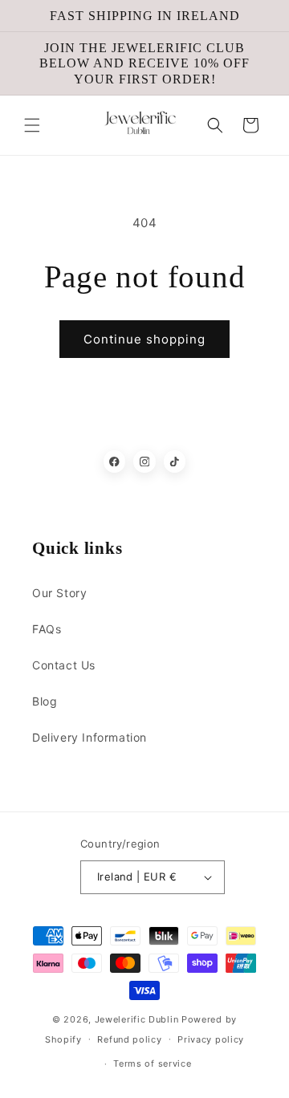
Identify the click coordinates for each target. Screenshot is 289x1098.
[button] (32, 125)
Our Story (59, 593)
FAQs (46, 629)
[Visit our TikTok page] (175, 461)
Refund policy (129, 1039)
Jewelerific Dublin (137, 1019)
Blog (44, 701)
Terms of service (152, 1063)
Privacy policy (210, 1039)
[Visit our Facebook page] (115, 461)
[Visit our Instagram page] (144, 461)
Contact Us (64, 665)
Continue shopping (144, 339)
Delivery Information (89, 737)
